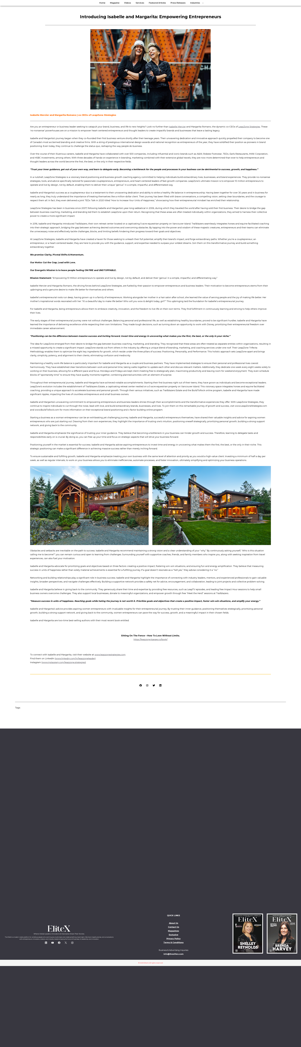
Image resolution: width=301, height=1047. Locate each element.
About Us (173, 923)
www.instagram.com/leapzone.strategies (63, 662)
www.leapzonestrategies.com (110, 654)
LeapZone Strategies (249, 126)
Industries (195, 3)
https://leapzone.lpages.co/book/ (151, 639)
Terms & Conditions (173, 942)
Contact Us (173, 927)
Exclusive (173, 935)
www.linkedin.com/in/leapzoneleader (75, 658)
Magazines (173, 931)
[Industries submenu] (203, 3)
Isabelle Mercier (177, 126)
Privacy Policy (173, 939)
